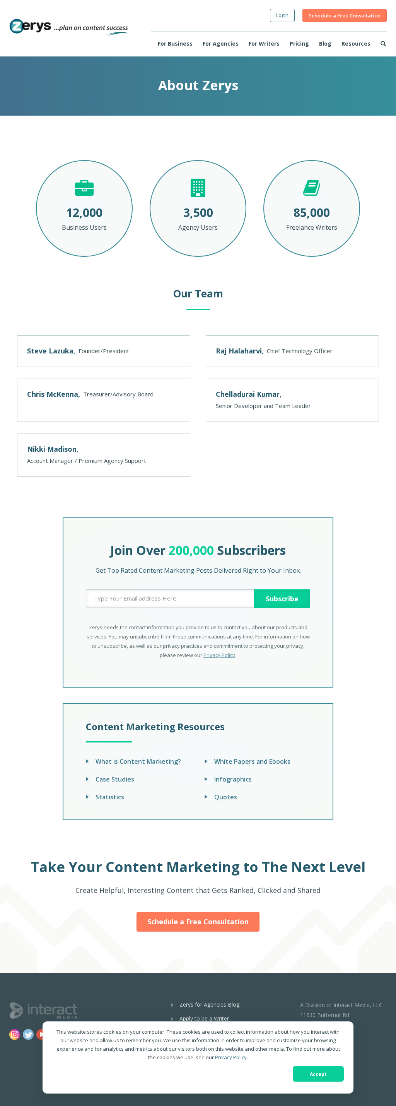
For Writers (264, 43)
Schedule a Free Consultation (345, 15)
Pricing (299, 43)
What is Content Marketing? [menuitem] (138, 761)
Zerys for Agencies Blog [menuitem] (209, 1004)
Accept (318, 1074)
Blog (325, 43)
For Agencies (221, 43)
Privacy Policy (231, 1057)
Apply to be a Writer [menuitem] (204, 1018)
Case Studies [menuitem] (115, 779)
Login (282, 15)
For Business (175, 43)
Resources (355, 43)
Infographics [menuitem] (233, 779)
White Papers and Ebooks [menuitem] (252, 761)
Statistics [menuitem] (110, 797)
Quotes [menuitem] (225, 797)
